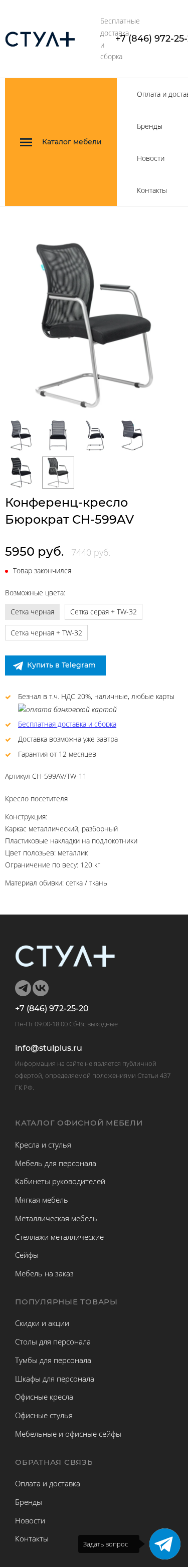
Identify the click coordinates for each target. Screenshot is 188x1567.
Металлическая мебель (56, 1218)
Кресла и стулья (43, 1145)
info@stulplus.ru (48, 1048)
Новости (150, 158)
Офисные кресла (44, 1397)
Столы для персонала (53, 1341)
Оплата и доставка (47, 1483)
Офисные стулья (44, 1415)
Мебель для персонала (55, 1163)
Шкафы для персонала (54, 1379)
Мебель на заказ (44, 1273)
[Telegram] (164, 1543)
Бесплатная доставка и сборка (67, 724)
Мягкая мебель (41, 1200)
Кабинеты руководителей (60, 1181)
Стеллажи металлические (59, 1237)
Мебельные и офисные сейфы (68, 1434)
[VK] (41, 988)
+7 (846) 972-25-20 (52, 1009)
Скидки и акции (42, 1323)
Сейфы (27, 1255)
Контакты (152, 190)
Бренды (149, 126)
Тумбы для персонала (53, 1360)
